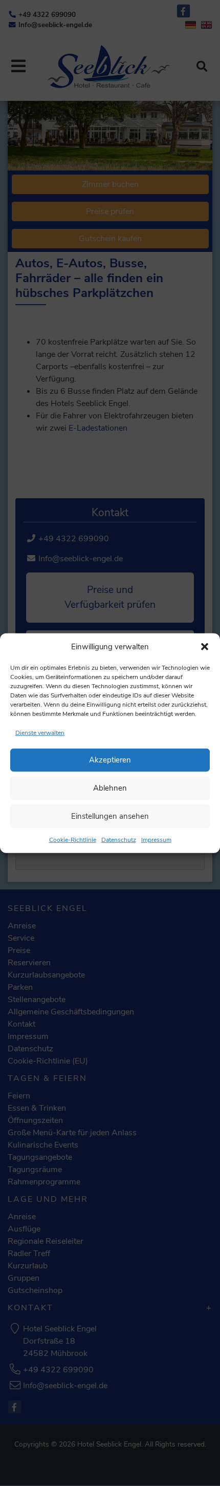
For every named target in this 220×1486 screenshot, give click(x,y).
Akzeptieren (110, 760)
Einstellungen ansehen (110, 816)
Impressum (156, 839)
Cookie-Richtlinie (72, 839)
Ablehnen (110, 788)
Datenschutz (118, 839)
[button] (205, 647)
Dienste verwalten (39, 732)
